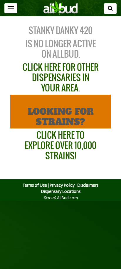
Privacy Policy (62, 185)
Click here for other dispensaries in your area (61, 77)
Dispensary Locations (60, 191)
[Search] (110, 8)
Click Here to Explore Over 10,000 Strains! (60, 145)
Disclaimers (87, 185)
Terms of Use (35, 185)
